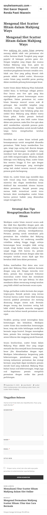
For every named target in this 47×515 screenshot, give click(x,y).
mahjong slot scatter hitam (21, 50)
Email (7, 449)
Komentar (9, 410)
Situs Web (8, 458)
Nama (7, 440)
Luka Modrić (27, 385)
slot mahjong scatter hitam (27, 387)
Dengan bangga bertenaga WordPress (16, 512)
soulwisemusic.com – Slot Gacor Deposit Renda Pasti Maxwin (17, 9)
